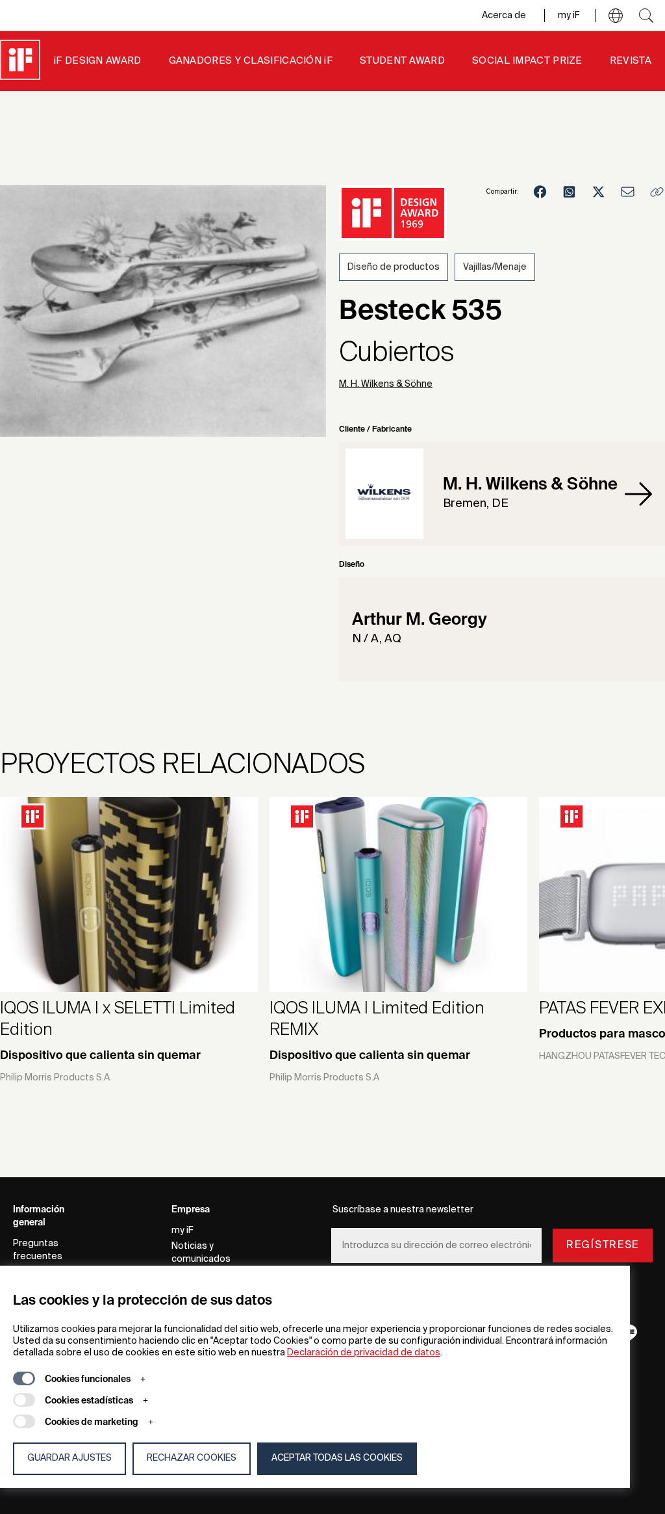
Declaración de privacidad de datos (363, 1352)
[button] (615, 15)
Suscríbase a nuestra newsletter (402, 1209)
